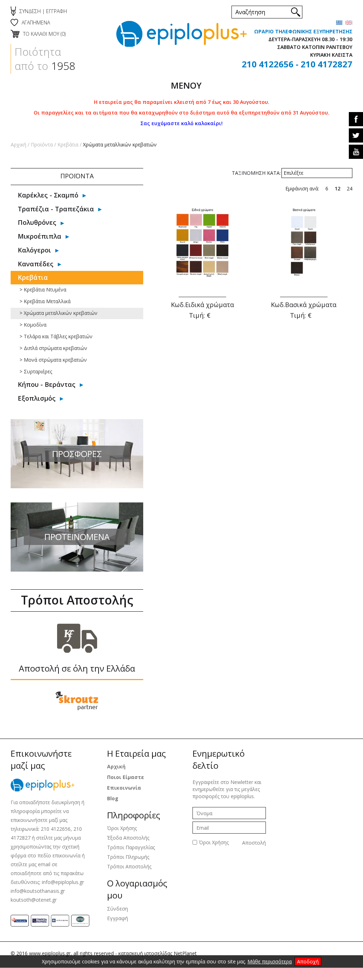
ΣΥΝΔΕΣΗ (30, 11)
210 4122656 (268, 64)
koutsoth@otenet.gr (34, 899)
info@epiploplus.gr (63, 882)
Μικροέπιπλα (39, 236)
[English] (348, 23)
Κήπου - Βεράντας (47, 384)
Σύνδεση (117, 908)
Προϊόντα (42, 144)
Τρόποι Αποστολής (129, 866)
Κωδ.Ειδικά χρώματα (202, 304)
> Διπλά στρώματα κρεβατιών (53, 348)
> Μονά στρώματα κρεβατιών (53, 359)
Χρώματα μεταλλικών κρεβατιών (120, 144)
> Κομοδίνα (32, 324)
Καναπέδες (36, 264)
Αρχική (18, 144)
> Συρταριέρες (35, 371)
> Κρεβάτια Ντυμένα (42, 289)
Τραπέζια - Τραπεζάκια (56, 209)
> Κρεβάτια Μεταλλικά (45, 301)
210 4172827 (326, 64)
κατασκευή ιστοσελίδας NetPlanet (157, 953)
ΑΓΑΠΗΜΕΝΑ (36, 22)
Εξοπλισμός (37, 398)
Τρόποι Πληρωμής (128, 856)
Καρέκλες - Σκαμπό (48, 195)
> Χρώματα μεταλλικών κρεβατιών (58, 313)
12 (337, 188)
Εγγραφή (117, 918)
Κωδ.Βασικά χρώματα (303, 304)
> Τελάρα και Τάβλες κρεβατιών (56, 336)
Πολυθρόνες (37, 222)
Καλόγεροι (34, 250)
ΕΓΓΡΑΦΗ (56, 11)
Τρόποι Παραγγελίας (131, 847)
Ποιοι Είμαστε (125, 777)
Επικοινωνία (124, 787)
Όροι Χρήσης (122, 828)
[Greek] (339, 23)
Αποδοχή (308, 961)
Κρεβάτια (67, 144)
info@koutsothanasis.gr (38, 891)
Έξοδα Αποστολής (128, 837)
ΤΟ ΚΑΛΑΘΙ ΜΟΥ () (44, 33)
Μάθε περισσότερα (269, 961)
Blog (112, 798)
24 (349, 188)
